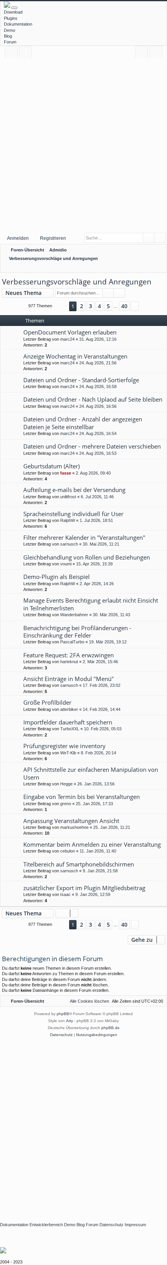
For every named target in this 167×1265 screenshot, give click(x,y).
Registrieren (53, 238)
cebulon (67, 851)
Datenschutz (111, 1224)
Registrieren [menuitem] (157, 53)
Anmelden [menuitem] (143, 53)
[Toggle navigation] (14, 8)
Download (13, 12)
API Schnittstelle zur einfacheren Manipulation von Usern (90, 773)
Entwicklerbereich (46, 1224)
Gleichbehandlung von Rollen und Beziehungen (86, 557)
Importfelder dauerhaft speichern (67, 722)
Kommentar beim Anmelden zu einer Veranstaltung (92, 844)
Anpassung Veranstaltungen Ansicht (71, 821)
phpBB (63, 1014)
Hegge (66, 784)
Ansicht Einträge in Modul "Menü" (68, 679)
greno (65, 803)
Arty (69, 1021)
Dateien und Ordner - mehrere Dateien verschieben (92, 446)
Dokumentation (18, 24)
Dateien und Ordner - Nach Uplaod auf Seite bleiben (92, 399)
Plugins (10, 18)
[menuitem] (159, 267)
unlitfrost (68, 496)
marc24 (67, 339)
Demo (9, 30)
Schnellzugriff (12, 53)
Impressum (135, 1224)
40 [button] (124, 306)
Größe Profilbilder (47, 702)
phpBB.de (110, 1028)
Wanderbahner (74, 614)
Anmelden (18, 238)
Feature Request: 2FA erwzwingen (68, 655)
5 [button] (108, 306)
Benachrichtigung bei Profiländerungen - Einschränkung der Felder (77, 631)
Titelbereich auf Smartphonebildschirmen (78, 864)
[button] (60, 306)
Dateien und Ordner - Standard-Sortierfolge (81, 380)
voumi (65, 563)
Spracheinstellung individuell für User (73, 514)
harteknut (69, 661)
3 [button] (90, 306)
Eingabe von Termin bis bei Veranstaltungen (81, 797)
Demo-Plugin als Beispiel (56, 577)
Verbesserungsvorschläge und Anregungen (76, 282)
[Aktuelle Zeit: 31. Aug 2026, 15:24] (149, 267)
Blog (8, 36)
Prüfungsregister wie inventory (64, 746)
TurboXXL (69, 728)
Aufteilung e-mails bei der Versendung (74, 490)
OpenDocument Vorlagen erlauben (70, 332)
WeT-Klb (68, 752)
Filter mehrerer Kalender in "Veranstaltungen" (84, 537)
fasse (65, 473)
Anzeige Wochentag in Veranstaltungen (75, 356)
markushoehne (74, 827)
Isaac (65, 894)
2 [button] (81, 306)
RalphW (67, 520)
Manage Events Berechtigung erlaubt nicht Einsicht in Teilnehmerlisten (90, 604)
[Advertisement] (83, 145)
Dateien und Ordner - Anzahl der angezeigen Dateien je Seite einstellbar (82, 422)
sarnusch (69, 544)
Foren (27, 53)
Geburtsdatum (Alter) (51, 466)
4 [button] (99, 306)
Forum (10, 42)
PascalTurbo (72, 641)
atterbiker (69, 709)
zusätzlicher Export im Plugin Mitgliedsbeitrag (84, 888)
